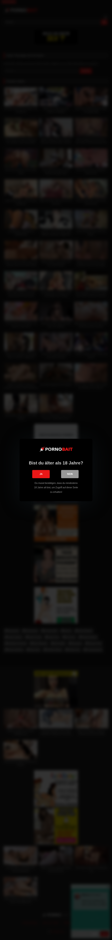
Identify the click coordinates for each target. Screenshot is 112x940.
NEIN (70, 474)
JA (41, 474)
